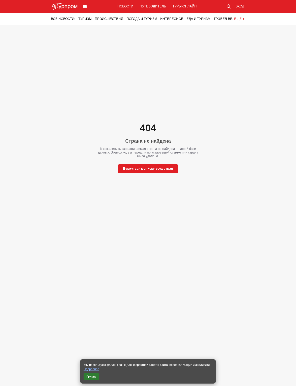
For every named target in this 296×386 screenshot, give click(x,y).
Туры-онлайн (185, 6)
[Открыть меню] (85, 6)
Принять (91, 376)
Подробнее (91, 369)
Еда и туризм (198, 19)
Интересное (171, 19)
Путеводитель (153, 6)
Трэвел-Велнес (228, 19)
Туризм (85, 19)
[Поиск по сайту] (228, 6)
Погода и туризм (141, 19)
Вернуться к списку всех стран (148, 168)
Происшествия (109, 19)
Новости (125, 6)
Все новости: (63, 19)
